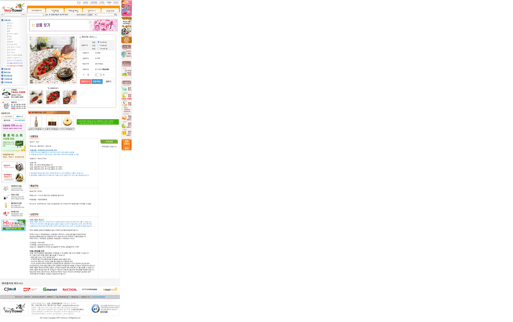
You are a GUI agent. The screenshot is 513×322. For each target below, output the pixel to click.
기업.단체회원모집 (61, 297)
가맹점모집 (74, 297)
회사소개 (18, 297)
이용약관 (27, 297)
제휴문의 (50, 297)
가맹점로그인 (85, 297)
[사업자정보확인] (77, 309)
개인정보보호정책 (38, 297)
